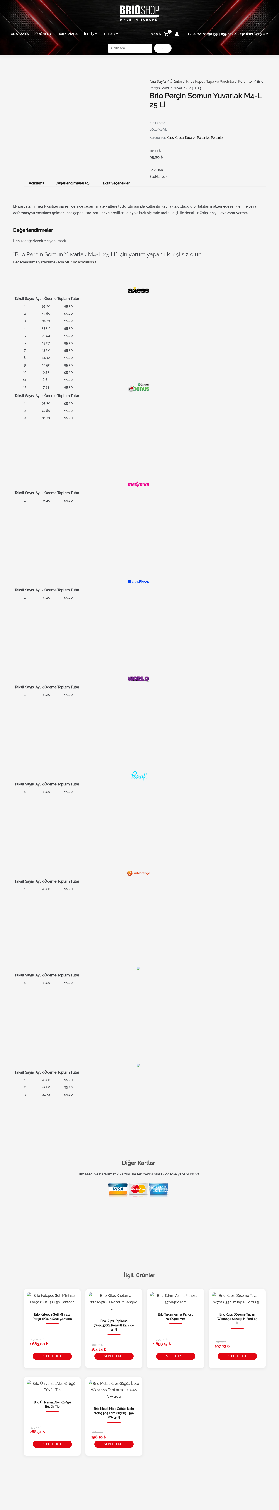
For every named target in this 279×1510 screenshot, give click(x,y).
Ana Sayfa (20, 34)
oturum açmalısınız (80, 262)
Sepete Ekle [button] (52, 1356)
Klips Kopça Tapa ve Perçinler (210, 81)
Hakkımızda (68, 34)
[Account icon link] (177, 34)
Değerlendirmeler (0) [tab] (73, 183)
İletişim (90, 34)
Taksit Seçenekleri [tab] (116, 183)
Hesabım (111, 34)
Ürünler (43, 34)
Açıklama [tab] (36, 183)
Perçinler (245, 81)
